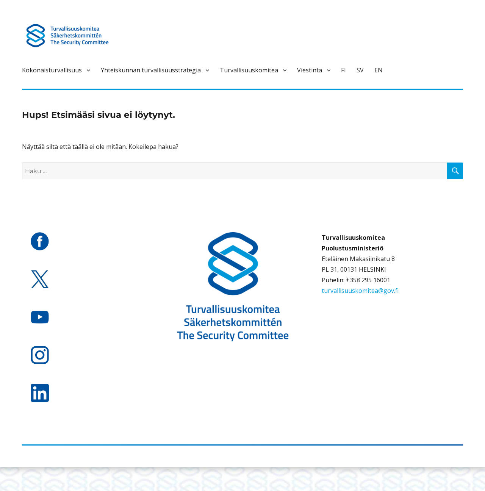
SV (360, 70)
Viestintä (309, 70)
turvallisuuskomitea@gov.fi (360, 290)
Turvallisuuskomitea (249, 70)
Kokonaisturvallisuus (52, 70)
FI (343, 70)
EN (378, 70)
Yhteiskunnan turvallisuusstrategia (151, 70)
